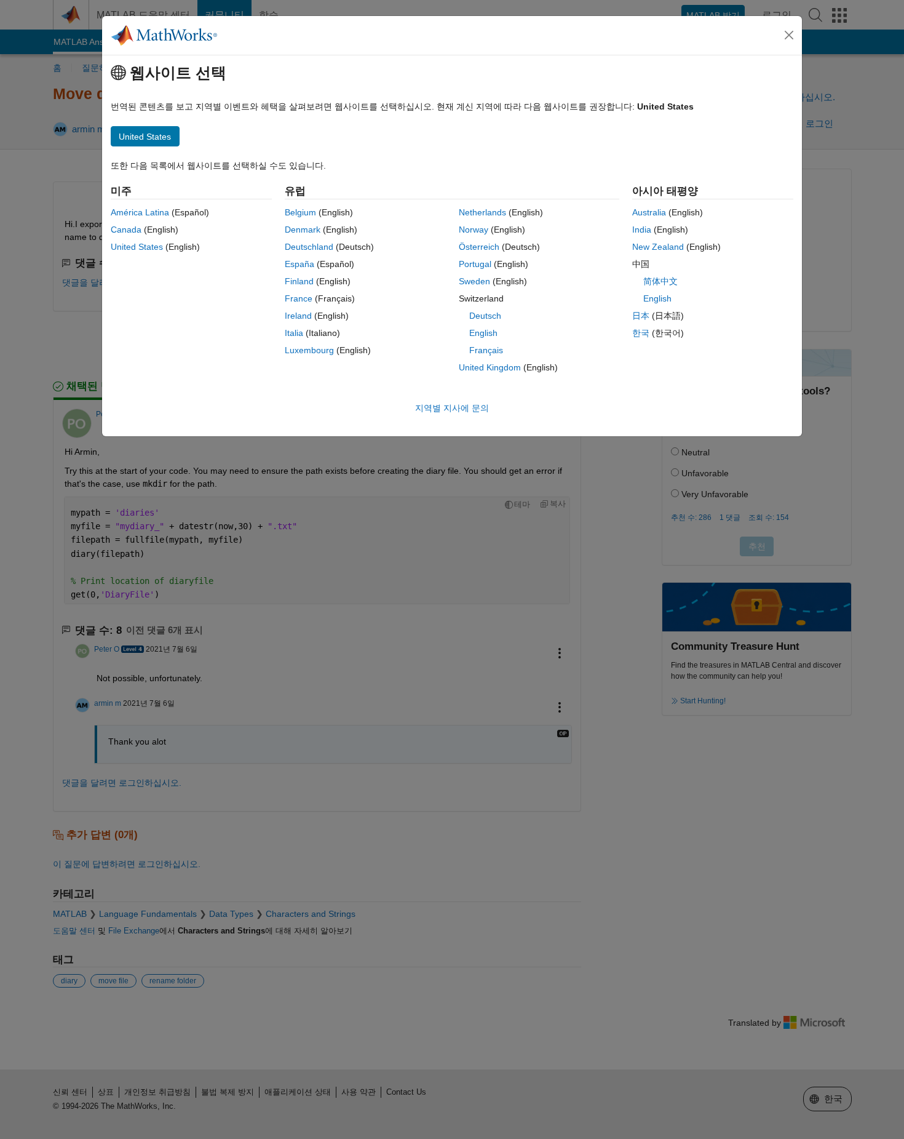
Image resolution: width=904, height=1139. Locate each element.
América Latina (140, 212)
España (299, 264)
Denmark (302, 229)
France (298, 298)
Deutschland (309, 247)
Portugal (475, 264)
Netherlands (482, 212)
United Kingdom (490, 367)
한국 (640, 333)
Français (486, 350)
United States (137, 247)
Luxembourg (309, 350)
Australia (649, 212)
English (483, 333)
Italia (294, 333)
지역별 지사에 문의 (452, 408)
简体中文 (660, 281)
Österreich (479, 247)
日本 (640, 316)
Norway (473, 229)
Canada (126, 229)
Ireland (298, 316)
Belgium (300, 212)
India (641, 229)
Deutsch (485, 316)
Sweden (474, 281)
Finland (299, 281)
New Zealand (658, 247)
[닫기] (789, 35)
